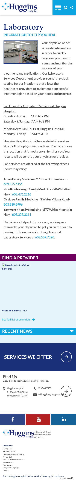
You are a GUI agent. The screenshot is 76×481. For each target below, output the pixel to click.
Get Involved (8, 462)
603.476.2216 (21, 194)
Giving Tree (7, 449)
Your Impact (7, 465)
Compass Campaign (11, 468)
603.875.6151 (13, 184)
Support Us (8, 446)
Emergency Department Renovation (17, 454)
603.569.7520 (44, 237)
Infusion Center (9, 451)
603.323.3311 (21, 214)
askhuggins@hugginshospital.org (54, 394)
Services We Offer (28, 357)
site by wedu (67, 478)
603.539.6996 (13, 204)
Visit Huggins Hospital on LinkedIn (63, 418)
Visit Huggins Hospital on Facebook (12, 419)
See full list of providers (16, 319)
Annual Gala (8, 457)
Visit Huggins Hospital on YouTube (38, 419)
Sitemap (46, 476)
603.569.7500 (44, 388)
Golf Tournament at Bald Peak (15, 459)
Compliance (58, 476)
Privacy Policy (34, 476)
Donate (5, 470)
